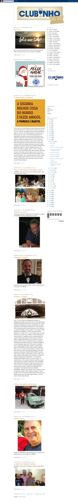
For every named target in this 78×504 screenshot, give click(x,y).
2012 (50, 196)
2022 (50, 127)
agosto (51, 174)
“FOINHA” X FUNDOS (20, 296)
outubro (52, 170)
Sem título (52, 145)
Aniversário (24, 250)
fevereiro (52, 186)
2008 (50, 204)
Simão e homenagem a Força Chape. (25, 384)
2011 (50, 198)
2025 (50, 122)
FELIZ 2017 (17, 29)
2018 (50, 135)
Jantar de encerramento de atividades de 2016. (28, 170)
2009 (50, 202)
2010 (50, 200)
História (23, 163)
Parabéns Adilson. (19, 418)
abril (51, 182)
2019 (50, 133)
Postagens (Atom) (22, 496)
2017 (50, 137)
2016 (50, 139)
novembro (52, 168)
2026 (50, 120)
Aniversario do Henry (20, 212)
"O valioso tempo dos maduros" (23, 97)
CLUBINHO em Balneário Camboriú (25, 464)
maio (51, 180)
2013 (50, 194)
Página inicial (30, 494)
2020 (50, 131)
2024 (50, 123)
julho (51, 176)
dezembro (52, 141)
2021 (50, 129)
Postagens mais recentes (19, 494)
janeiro (51, 187)
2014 (50, 192)
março (51, 184)
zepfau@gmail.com (51, 70)
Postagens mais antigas (39, 494)
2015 (50, 190)
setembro (52, 172)
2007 (50, 206)
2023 (50, 125)
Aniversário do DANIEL (21, 257)
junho (51, 178)
